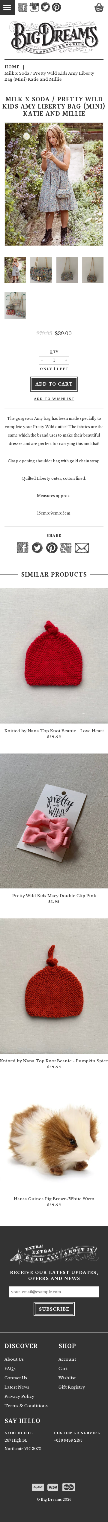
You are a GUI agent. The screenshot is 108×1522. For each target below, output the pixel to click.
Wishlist (67, 1377)
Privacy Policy (19, 1396)
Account (67, 1359)
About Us (14, 1359)
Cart (63, 1368)
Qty (54, 352)
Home (12, 67)
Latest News (16, 1387)
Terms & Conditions (26, 1405)
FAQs (10, 1368)
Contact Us (15, 1377)
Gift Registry (71, 1387)
